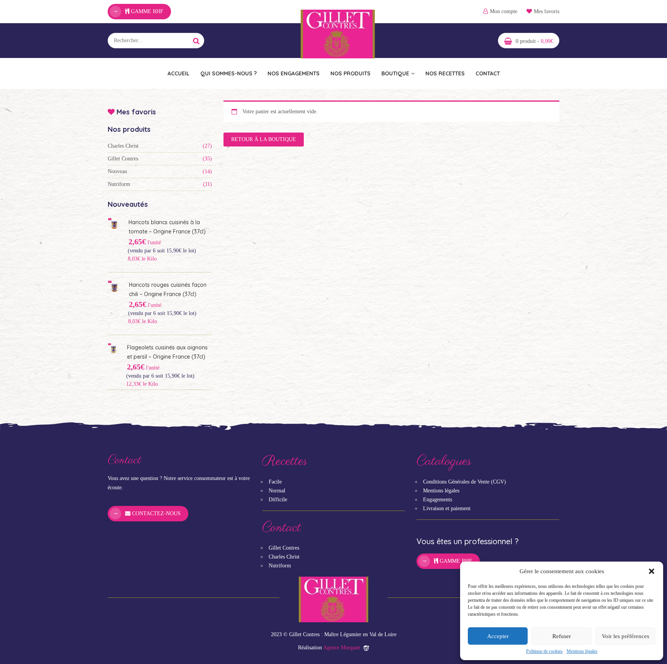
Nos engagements (293, 73)
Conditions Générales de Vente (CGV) (464, 482)
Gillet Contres (123, 159)
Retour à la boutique (263, 139)
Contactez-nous (155, 513)
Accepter (498, 636)
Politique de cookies (544, 651)
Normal (277, 491)
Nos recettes (445, 73)
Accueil (179, 73)
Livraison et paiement (447, 508)
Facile (275, 482)
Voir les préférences (625, 636)
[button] (651, 571)
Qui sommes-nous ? (228, 73)
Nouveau (117, 171)
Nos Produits (350, 73)
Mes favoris (546, 11)
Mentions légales (582, 651)
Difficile (278, 499)
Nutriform (119, 184)
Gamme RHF (146, 11)
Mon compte (503, 11)
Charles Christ (123, 146)
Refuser (561, 636)
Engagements (437, 499)
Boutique (395, 73)
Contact (488, 73)
